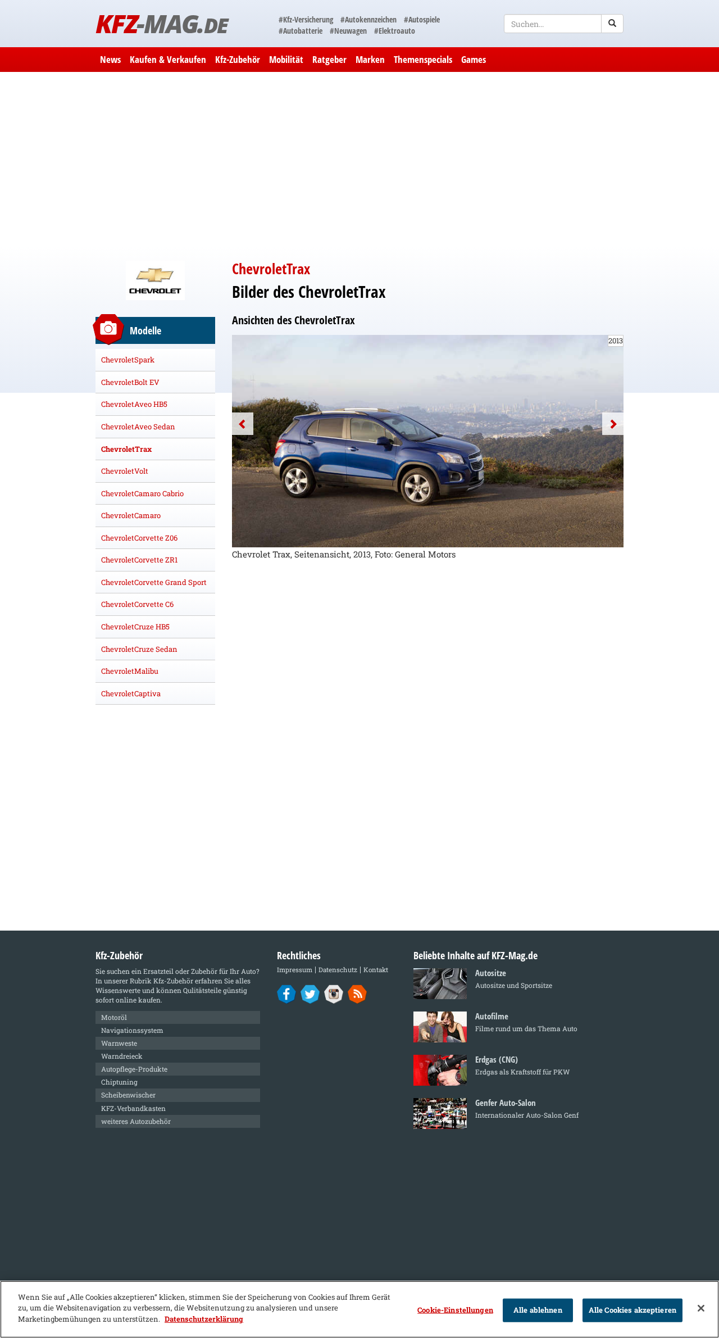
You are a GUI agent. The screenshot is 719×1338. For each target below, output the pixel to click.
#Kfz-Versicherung (306, 19)
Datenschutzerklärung (204, 1319)
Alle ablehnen (537, 1310)
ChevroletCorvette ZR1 (139, 560)
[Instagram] (334, 993)
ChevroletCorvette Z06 (139, 538)
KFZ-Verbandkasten (133, 1108)
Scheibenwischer (128, 1094)
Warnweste (119, 1042)
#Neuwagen (348, 30)
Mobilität (286, 59)
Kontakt (375, 969)
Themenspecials (423, 59)
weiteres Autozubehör (136, 1121)
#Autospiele (422, 19)
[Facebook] (287, 993)
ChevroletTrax (126, 449)
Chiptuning (119, 1081)
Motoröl (114, 1017)
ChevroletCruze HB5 (135, 627)
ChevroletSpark (127, 360)
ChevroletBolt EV (130, 382)
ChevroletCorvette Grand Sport (154, 582)
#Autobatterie (300, 30)
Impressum (294, 969)
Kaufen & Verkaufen (168, 59)
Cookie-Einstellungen (455, 1310)
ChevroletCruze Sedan (139, 649)
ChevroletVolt (124, 471)
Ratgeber (329, 59)
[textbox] (564, 23)
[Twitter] (310, 993)
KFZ (161, 23)
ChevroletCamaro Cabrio (142, 493)
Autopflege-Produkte (134, 1068)
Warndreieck (122, 1055)
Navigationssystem (132, 1030)
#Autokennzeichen (368, 19)
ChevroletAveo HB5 (134, 404)
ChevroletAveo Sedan (138, 426)
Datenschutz (337, 969)
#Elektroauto (394, 30)
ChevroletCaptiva (131, 693)
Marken (370, 59)
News (110, 59)
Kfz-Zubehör (237, 59)
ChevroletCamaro (131, 515)
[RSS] (357, 993)
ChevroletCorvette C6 (137, 604)
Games (473, 59)
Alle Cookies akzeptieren (632, 1310)
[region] (359, 1309)
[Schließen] (701, 1308)
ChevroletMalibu (129, 671)
